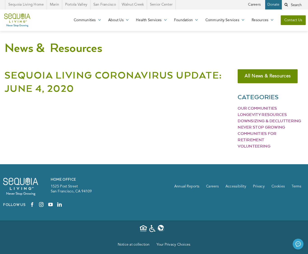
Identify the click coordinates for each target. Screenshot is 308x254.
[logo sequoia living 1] (17, 14)
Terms (296, 186)
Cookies (278, 186)
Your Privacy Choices (173, 245)
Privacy (259, 186)
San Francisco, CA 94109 (71, 191)
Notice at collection (134, 245)
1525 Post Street (64, 186)
